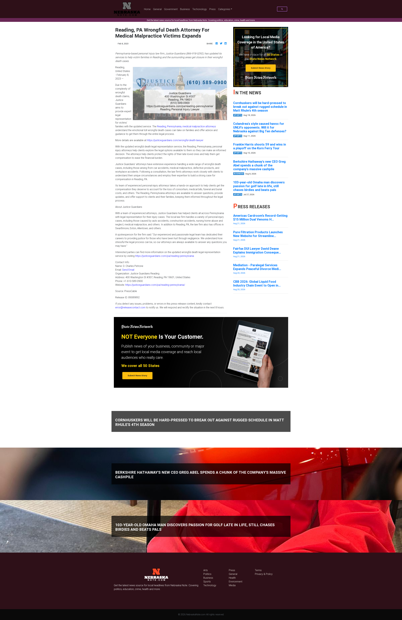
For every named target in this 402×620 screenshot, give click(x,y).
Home (148, 9)
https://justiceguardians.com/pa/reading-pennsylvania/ (155, 284)
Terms (258, 570)
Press (212, 9)
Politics (207, 574)
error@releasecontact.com (130, 307)
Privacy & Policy (264, 574)
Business (185, 9)
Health (232, 577)
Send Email (128, 269)
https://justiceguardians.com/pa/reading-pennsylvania (164, 255)
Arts (205, 570)
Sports (207, 581)
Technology (209, 585)
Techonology (199, 9)
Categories (224, 9)
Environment (235, 581)
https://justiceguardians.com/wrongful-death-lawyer (175, 140)
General (157, 9)
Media (232, 585)
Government (171, 9)
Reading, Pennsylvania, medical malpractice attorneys (186, 126)
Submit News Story (260, 68)
